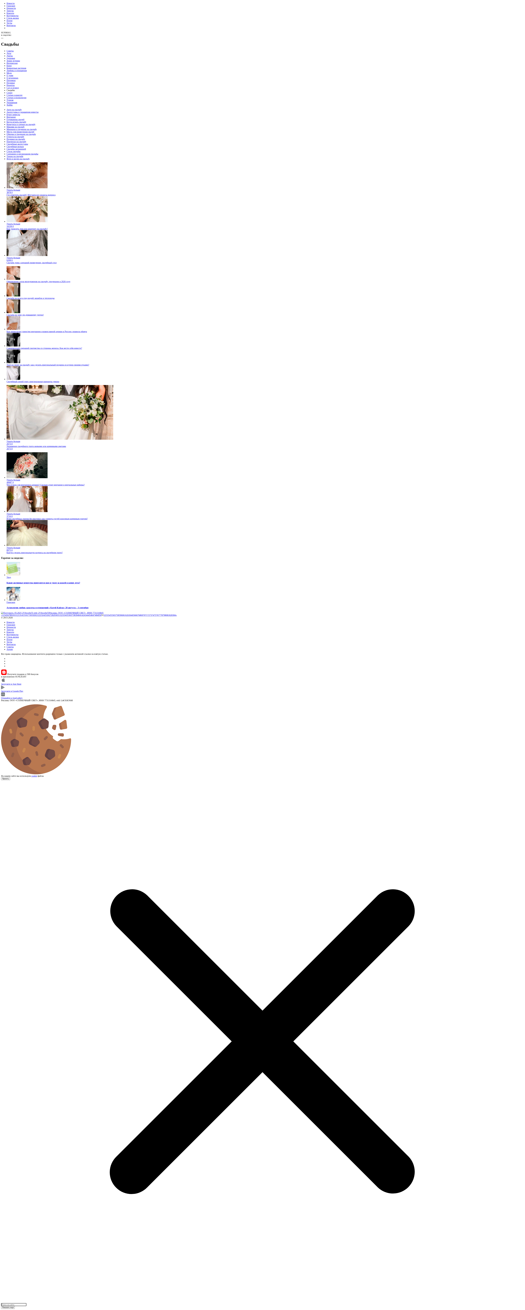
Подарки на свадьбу (16, 139)
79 (164, 615)
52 (105, 615)
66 (135, 615)
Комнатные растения (16, 68)
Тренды (10, 11)
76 (157, 615)
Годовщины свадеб (15, 119)
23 (41, 615)
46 (92, 615)
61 (124, 615)
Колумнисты (12, 15)
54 (109, 615)
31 (59, 615)
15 (24, 615)
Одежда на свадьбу (15, 137)
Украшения (12, 102)
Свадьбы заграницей (16, 149)
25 (46, 615)
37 (72, 615)
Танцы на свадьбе (15, 156)
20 (35, 615)
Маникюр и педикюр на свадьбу (22, 129)
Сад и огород (13, 88)
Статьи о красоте (14, 95)
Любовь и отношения (17, 70)
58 (118, 615)
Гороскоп (11, 6)
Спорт (9, 93)
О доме (10, 75)
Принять (5, 779)
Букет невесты (13, 114)
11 (15, 615)
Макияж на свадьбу (16, 127)
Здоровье (11, 58)
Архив (10, 649)
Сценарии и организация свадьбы (22, 154)
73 (151, 615)
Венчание (11, 117)
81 (168, 615)
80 (166, 615)
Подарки (11, 83)
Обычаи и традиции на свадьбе (21, 134)
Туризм (10, 100)
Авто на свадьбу (14, 109)
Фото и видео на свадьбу (18, 159)
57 (116, 615)
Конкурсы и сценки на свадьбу (21, 124)
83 (172, 615)
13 (19, 615)
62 (127, 615)
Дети (9, 53)
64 (131, 615)
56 (113, 615)
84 (175, 615)
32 (61, 615)
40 (78, 615)
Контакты (11, 25)
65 (133, 615)
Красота (10, 13)
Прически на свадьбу (16, 141)
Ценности (11, 8)
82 (170, 615)
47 (94, 615)
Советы (10, 51)
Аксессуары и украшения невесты (23, 112)
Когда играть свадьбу (16, 122)
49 (98, 615)
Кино (9, 65)
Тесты (9, 23)
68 (140, 615)
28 (52, 615)
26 (48, 615)
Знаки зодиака (13, 61)
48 (96, 615)
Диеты (10, 56)
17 (28, 615)
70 (144, 615)
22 (39, 615)
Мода (9, 73)
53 (107, 615)
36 (70, 615)
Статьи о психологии (16, 97)
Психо (9, 20)
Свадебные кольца (15, 146)
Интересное (12, 63)
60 (122, 615)
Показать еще (8, 1307)
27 (50, 615)
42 (83, 615)
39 (76, 615)
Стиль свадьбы (14, 151)
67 (137, 615)
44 (87, 615)
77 (159, 615)
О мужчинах (12, 78)
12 (17, 615)
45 (89, 615)
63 (129, 615)
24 (43, 615)
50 (100, 615)
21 (37, 615)
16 (26, 615)
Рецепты (11, 85)
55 (111, 615)
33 (63, 615)
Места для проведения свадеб (20, 132)
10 (13, 615)
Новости (11, 3)
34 (65, 615)
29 (54, 615)
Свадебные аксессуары (17, 144)
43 (85, 615)
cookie (34, 776)
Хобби (10, 105)
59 (120, 615)
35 (67, 615)
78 (162, 615)
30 (57, 615)
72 (148, 615)
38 (74, 615)
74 (153, 615)
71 (146, 615)
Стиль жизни (13, 18)
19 (32, 615)
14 (22, 615)
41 (81, 615)
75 (155, 615)
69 (142, 615)
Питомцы (11, 80)
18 (30, 615)
